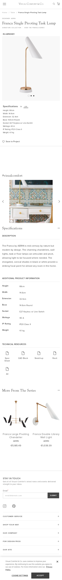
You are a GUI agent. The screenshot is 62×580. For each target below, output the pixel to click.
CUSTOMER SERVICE (12, 516)
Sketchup (39, 358)
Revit (54, 358)
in (21, 106)
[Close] (57, 561)
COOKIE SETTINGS (20, 575)
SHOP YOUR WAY (11, 524)
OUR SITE (7, 549)
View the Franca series (34, 28)
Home (5, 12)
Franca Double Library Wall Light (46, 435)
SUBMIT (53, 495)
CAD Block (23, 358)
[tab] (31, 226)
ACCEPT (40, 575)
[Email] (31, 495)
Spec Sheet (7, 359)
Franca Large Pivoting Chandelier (16, 435)
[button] (28, 95)
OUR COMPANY (10, 533)
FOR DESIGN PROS (12, 541)
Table (13, 12)
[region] (31, 568)
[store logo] (31, 3)
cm (26, 106)
